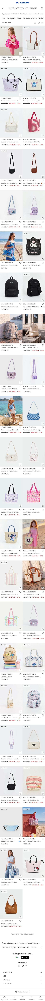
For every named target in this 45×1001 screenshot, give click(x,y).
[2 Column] (35, 22)
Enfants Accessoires (26, 14)
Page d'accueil (6, 14)
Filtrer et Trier (6, 23)
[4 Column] (39, 22)
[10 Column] (42, 22)
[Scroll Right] (41, 947)
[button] (20, 53)
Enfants (15, 14)
